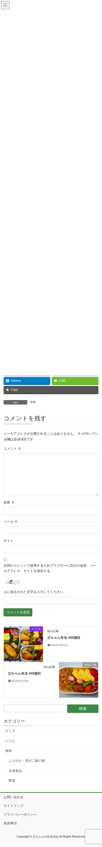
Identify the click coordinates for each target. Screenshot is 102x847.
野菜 (12, 780)
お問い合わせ (13, 797)
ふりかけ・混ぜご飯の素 (27, 760)
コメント (12, 448)
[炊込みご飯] (78, 679)
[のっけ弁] (23, 644)
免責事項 (10, 823)
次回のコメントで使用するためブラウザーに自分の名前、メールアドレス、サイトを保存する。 (50, 568)
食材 (8, 751)
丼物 (33, 402)
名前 (9, 502)
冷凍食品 (15, 771)
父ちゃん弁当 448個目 (24, 673)
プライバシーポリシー (20, 814)
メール (11, 522)
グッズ (10, 731)
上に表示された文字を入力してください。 (35, 592)
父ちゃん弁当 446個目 (63, 637)
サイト (9, 541)
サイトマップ (13, 806)
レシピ (10, 741)
